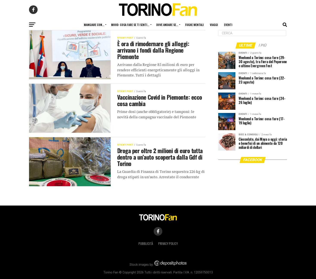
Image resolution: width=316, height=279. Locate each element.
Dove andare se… (167, 24)
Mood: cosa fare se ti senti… (130, 24)
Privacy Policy (168, 243)
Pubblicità (145, 243)
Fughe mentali (194, 24)
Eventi (228, 24)
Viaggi (214, 24)
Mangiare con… (94, 24)
